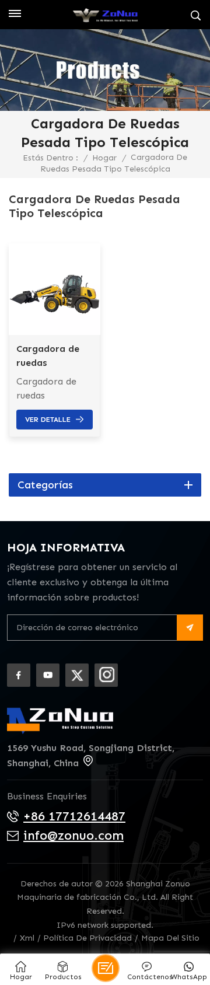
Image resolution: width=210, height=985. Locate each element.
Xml (27, 938)
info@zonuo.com (73, 835)
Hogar (104, 158)
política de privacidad (87, 938)
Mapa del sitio (170, 938)
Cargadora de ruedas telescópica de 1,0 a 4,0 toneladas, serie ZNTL (52, 356)
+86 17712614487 (74, 816)
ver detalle (48, 419)
